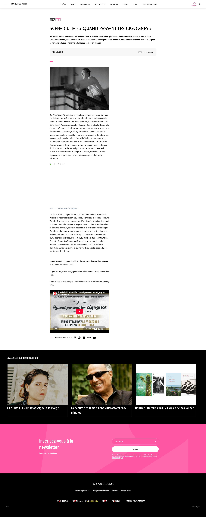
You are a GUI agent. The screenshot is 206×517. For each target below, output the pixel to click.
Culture (125, 4)
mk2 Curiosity (100, 4)
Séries (73, 4)
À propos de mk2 (126, 491)
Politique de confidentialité (101, 491)
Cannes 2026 (85, 4)
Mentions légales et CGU (82, 491)
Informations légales (117, 458)
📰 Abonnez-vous (150, 4)
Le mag (135, 4)
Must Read (114, 4)
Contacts (114, 491)
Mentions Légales (196, 507)
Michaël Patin (149, 52)
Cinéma (63, 4)
